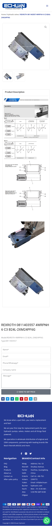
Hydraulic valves (13, 14)
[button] (45, 27)
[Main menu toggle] (47, 5)
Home (3, 14)
